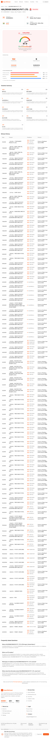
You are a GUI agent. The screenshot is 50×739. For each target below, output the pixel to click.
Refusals (21, 1)
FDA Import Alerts (6, 713)
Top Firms (30, 696)
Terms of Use (29, 711)
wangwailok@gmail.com (31, 716)
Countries (32, 1)
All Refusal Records (32, 694)
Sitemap (4, 715)
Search (16, 1)
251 (3, 107)
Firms (37, 1)
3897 (27, 107)
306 (27, 98)
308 (27, 89)
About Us (4, 708)
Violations (26, 1)
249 (3, 124)
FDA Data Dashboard (17, 681)
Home (2, 6)
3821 (3, 89)
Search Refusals (31, 692)
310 (27, 116)
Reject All (39, 734)
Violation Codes (31, 698)
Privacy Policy (29, 708)
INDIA (7, 23)
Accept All (46, 734)
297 (3, 116)
